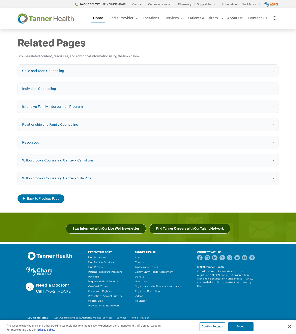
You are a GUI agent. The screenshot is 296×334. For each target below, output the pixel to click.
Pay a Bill (93, 276)
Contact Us (257, 18)
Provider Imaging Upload (103, 305)
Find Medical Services (101, 262)
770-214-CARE (58, 291)
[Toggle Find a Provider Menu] (137, 18)
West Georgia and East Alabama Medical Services (83, 317)
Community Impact (160, 4)
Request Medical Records (103, 281)
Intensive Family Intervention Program (52, 107)
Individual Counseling (39, 89)
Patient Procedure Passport (105, 271)
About (139, 257)
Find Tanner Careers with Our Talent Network (190, 228)
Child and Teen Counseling (43, 71)
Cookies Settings (212, 326)
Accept (241, 326)
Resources (30, 142)
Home (98, 18)
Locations (151, 18)
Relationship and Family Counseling (50, 124)
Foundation (229, 4)
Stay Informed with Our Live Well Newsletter (105, 228)
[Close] (289, 326)
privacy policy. (46, 329)
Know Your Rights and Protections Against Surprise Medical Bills (105, 296)
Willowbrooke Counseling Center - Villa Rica (56, 178)
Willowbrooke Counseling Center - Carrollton (57, 160)
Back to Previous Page (43, 198)
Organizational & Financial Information (158, 286)
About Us (235, 18)
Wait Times (249, 4)
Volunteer (141, 300)
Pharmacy (184, 4)
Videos (139, 295)
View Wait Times (98, 286)
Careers (137, 4)
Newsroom (142, 281)
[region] (148, 327)
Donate (139, 276)
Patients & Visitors (203, 18)
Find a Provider (121, 18)
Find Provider (96, 266)
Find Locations (97, 257)
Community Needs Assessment (154, 271)
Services (172, 18)
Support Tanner (207, 4)
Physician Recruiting (147, 291)
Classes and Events (146, 266)
